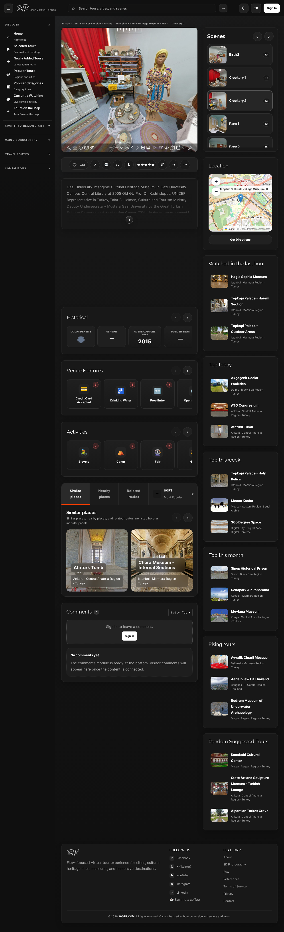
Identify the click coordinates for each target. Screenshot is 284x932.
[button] (240, 198)
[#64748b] (81, 339)
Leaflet (231, 228)
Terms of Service (235, 886)
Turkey (66, 23)
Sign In (272, 8)
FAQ (226, 871)
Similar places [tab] (75, 494)
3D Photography (234, 864)
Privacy (228, 893)
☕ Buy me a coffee (185, 899)
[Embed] (117, 164)
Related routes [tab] (133, 494)
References (231, 879)
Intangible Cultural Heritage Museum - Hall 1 (142, 23)
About (227, 857)
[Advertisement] (129, 268)
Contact (228, 901)
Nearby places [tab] (104, 494)
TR (256, 8)
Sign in (129, 636)
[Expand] (173, 165)
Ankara (108, 23)
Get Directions (240, 239)
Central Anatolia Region (87, 23)
